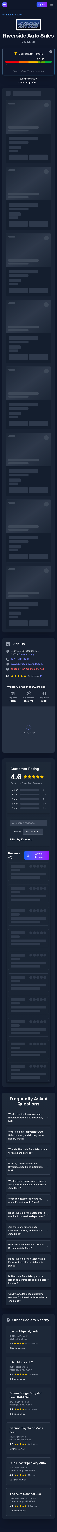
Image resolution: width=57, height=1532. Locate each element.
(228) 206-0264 (20, 659)
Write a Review (38, 855)
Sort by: (17, 831)
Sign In (41, 4)
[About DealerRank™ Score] (50, 51)
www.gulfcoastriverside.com (27, 663)
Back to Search (14, 14)
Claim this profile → (28, 82)
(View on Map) (26, 654)
